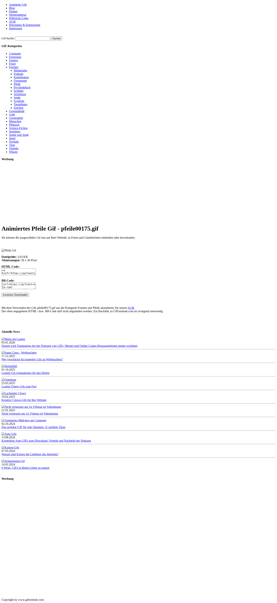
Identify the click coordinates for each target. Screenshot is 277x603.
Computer (15, 53)
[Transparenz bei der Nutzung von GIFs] (13, 339)
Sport (12, 138)
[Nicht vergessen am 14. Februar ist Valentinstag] (31, 406)
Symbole (19, 101)
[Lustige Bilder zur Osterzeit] (9, 379)
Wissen (13, 151)
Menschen (15, 121)
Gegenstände (16, 111)
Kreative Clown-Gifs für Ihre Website (24, 400)
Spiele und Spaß (18, 134)
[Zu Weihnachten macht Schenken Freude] (19, 352)
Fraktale (18, 73)
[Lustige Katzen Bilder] (10, 447)
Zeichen (18, 107)
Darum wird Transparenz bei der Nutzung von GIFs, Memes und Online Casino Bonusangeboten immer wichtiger (70, 345)
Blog (12, 8)
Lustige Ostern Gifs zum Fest (19, 386)
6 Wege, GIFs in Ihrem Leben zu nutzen (25, 467)
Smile (17, 97)
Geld (12, 114)
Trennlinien (20, 104)
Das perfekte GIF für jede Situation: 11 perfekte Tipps (33, 427)
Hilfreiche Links (18, 18)
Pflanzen (14, 124)
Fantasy (13, 60)
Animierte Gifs (18, 4)
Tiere (12, 145)
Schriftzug (20, 94)
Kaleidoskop (21, 77)
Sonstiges (14, 131)
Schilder (19, 90)
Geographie (16, 118)
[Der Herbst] (9, 366)
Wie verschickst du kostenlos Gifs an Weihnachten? (32, 359)
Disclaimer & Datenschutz (24, 25)
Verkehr (13, 148)
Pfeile (17, 84)
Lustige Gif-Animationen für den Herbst (25, 373)
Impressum (15, 28)
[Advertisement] (115, 194)
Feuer (12, 63)
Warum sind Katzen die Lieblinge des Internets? (30, 454)
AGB (12, 21)
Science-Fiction (18, 128)
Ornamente (20, 80)
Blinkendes (20, 70)
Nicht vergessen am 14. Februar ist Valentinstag (30, 413)
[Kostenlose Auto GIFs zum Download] (9, 434)
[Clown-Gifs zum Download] (14, 393)
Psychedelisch (22, 87)
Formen (13, 67)
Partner (13, 11)
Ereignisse (15, 57)
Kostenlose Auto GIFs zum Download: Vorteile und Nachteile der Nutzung (46, 440)
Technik (14, 141)
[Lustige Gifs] (13, 461)
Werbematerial (17, 14)
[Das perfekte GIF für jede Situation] (24, 420)
